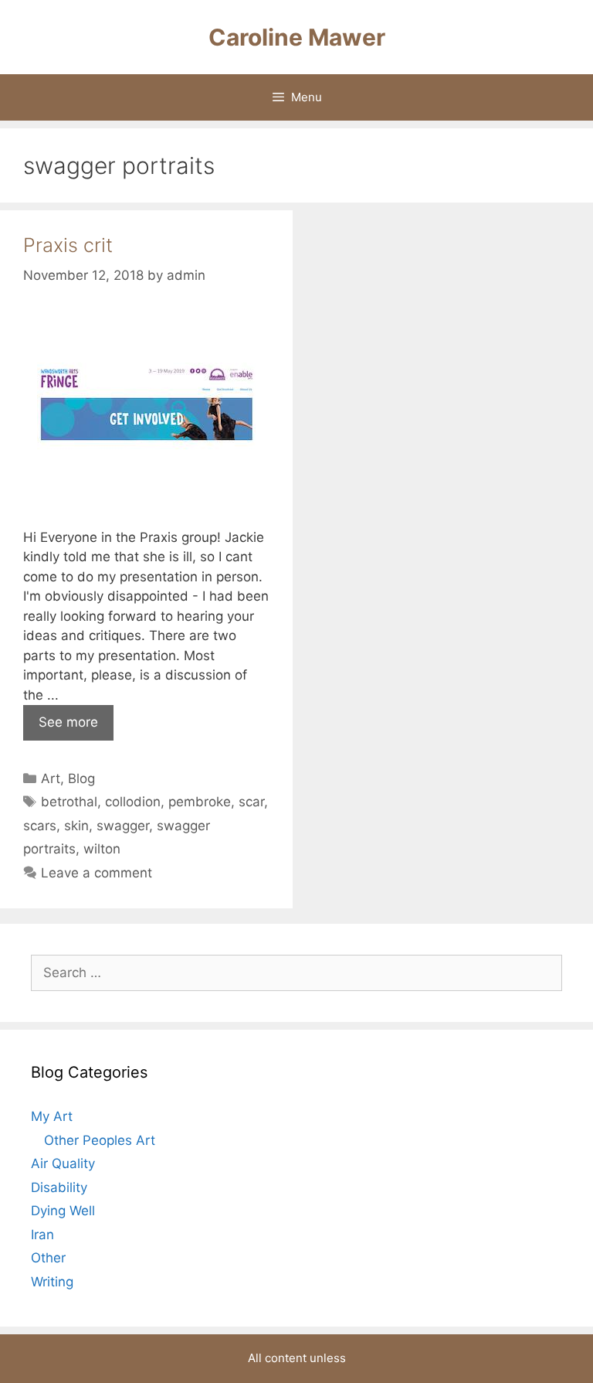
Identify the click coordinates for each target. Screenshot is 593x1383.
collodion (133, 801)
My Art (52, 1116)
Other (48, 1257)
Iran (42, 1234)
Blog (81, 778)
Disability (59, 1187)
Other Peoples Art (99, 1140)
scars (39, 825)
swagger (123, 825)
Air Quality (63, 1163)
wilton (101, 849)
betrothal (69, 801)
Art (50, 778)
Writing (52, 1281)
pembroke (199, 801)
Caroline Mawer (296, 37)
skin (76, 825)
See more (68, 722)
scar (251, 801)
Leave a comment (96, 873)
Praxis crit (68, 245)
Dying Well (63, 1210)
